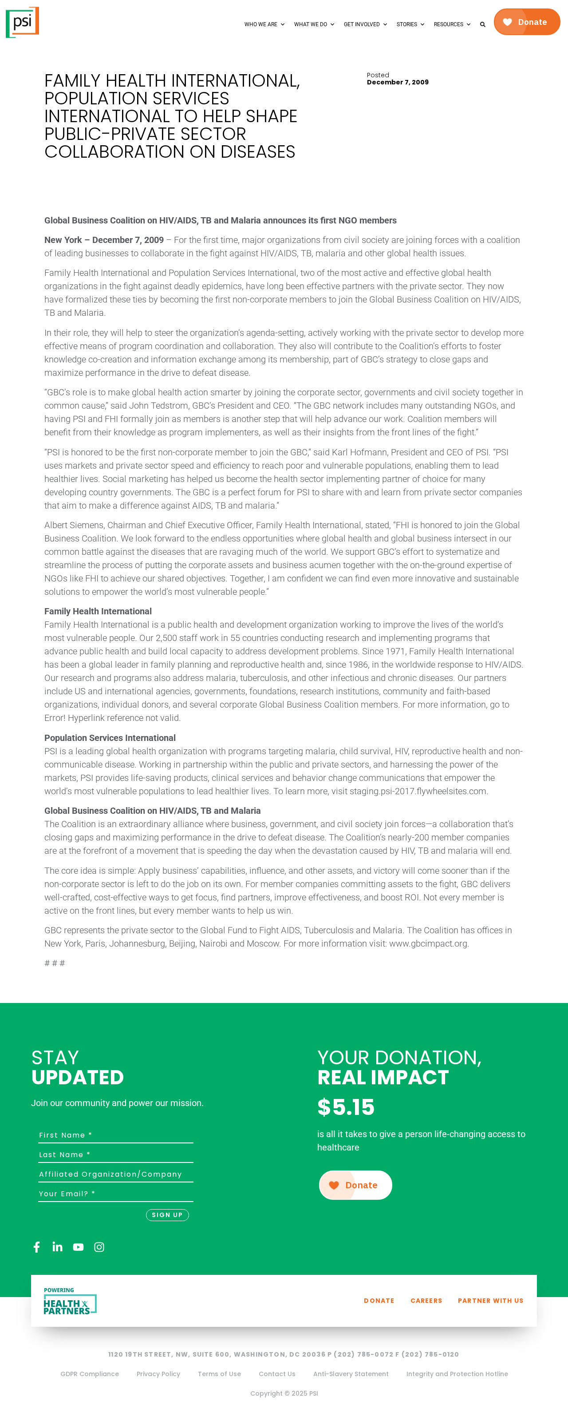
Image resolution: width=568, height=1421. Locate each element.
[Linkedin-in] (57, 1247)
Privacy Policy (158, 1373)
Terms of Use (219, 1373)
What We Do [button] (310, 24)
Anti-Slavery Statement (351, 1373)
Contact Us (277, 1373)
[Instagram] (99, 1247)
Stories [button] (407, 24)
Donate (379, 1300)
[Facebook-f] (36, 1247)
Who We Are (261, 24)
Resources (448, 24)
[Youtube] (78, 1247)
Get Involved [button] (362, 24)
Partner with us (491, 1300)
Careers (426, 1300)
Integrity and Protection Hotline (457, 1373)
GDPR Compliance (89, 1373)
